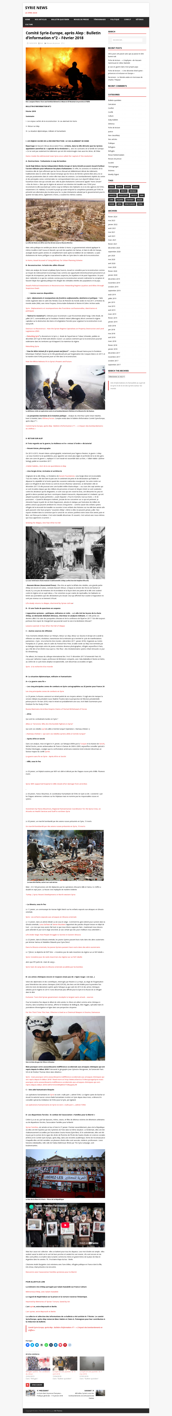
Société (111, 163)
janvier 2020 (112, 275)
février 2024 (112, 216)
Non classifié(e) (114, 135)
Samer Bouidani (59, 924)
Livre (111, 200)
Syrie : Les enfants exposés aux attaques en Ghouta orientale (51, 917)
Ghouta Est (123, 195)
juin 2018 (111, 329)
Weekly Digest (113, 174)
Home (27, 19)
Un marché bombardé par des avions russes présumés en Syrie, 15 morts (55, 826)
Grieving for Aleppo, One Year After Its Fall (43, 523)
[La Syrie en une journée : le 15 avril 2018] (65, 1363)
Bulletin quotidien (60, 19)
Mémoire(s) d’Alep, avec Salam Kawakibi (42, 1292)
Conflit (127, 19)
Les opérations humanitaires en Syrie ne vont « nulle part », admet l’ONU (56, 1105)
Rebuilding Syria (32, 346)
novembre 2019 (114, 283)
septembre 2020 (114, 251)
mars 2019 (112, 314)
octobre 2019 (113, 287)
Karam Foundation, (67, 476)
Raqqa (139, 200)
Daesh (127, 187)
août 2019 (112, 294)
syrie (44, 729)
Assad (111, 187)
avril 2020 (111, 263)
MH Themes (58, 1411)
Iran (142, 195)
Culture (29, 24)
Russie (111, 204)
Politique (114, 19)
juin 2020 (111, 255)
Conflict (111, 108)
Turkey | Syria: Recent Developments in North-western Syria (50, 894)
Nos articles (41, 19)
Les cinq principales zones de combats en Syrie (45, 691)
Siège (119, 204)
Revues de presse (81, 19)
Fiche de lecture (114, 127)
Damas (135, 187)
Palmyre (120, 200)
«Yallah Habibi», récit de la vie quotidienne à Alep (46, 466)
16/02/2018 (33, 43)
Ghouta (112, 195)
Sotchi (101, 744)
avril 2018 (111, 337)
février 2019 (112, 318)
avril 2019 (111, 310)
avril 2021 (111, 236)
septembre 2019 (114, 290)
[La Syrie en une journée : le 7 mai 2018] (92, 1363)
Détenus (139, 19)
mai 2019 (111, 306)
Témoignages (100, 19)
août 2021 (112, 228)
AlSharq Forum (48, 418)
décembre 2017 (114, 353)
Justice (110, 131)
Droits (123, 191)
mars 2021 (112, 240)
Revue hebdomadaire (116, 155)
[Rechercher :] (127, 40)
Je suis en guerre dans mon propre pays (123, 67)
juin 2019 (111, 302)
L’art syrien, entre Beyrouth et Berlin (41, 1311)
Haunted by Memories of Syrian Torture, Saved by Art (48, 1301)
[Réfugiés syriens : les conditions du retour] (38, 1363)
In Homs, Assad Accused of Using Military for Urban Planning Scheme (54, 260)
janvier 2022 (112, 224)
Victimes (111, 170)
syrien (47, 751)
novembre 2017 (114, 357)
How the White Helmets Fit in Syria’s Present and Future (48, 361)
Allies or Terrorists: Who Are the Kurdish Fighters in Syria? (49, 724)
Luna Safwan (44, 924)
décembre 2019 (114, 279)
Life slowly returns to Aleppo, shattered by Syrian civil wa (49, 603)
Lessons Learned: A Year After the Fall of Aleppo (45, 626)
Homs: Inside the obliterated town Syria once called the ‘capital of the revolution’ (59, 156)
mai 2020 (111, 259)
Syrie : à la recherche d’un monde (39, 666)
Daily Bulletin (113, 120)
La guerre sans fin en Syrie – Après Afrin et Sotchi (46, 756)
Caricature (112, 104)
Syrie (52, 1095)
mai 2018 (111, 333)
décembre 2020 (114, 248)
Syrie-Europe (37, 1385)
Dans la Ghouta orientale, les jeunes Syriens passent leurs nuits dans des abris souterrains (63, 947)
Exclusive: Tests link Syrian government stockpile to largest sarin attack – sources (59, 997)
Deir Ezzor (113, 191)
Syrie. (140, 204)
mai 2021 (111, 232)
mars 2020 (112, 267)
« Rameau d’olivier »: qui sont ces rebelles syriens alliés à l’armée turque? (56, 734)
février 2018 (112, 345)
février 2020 (112, 271)
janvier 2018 (112, 349)
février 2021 (112, 244)
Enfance (133, 191)
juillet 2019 (112, 298)
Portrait (130, 200)
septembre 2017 (114, 365)
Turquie (83, 744)
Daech (119, 187)
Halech (134, 195)
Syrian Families (32, 1127)
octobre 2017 (113, 361)
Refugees (111, 147)
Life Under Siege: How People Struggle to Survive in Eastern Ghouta (53, 935)
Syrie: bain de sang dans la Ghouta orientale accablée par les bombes (54, 967)
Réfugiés (111, 151)
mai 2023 (111, 220)
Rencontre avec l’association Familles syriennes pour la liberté (51, 1272)
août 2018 (112, 326)
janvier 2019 (112, 322)
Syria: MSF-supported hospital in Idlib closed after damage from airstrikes (56, 784)
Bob (41, 43)
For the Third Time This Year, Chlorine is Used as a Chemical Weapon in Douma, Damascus (63, 1012)
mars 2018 (112, 341)
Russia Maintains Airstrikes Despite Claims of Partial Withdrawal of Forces (56, 709)
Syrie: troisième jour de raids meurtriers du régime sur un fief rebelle (54, 957)
